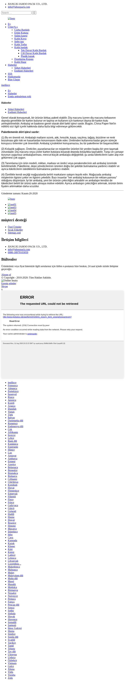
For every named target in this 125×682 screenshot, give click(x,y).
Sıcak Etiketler (15, 229)
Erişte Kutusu (21, 32)
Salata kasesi (20, 35)
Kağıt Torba (20, 44)
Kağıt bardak (21, 47)
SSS (10, 73)
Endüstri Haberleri (23, 70)
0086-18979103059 (18, 252)
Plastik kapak (28, 56)
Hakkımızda (14, 76)
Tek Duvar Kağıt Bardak (33, 50)
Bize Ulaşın (14, 79)
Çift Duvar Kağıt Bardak (33, 53)
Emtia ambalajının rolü (19, 96)
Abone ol (6, 274)
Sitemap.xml (14, 232)
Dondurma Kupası (23, 59)
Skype (4, 286)
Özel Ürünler (14, 226)
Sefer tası (19, 41)
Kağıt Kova (20, 38)
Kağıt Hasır (20, 62)
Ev (9, 24)
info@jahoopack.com (19, 7)
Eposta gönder (8, 283)
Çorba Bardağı (21, 29)
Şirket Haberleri (22, 67)
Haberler (12, 65)
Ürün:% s (13, 27)
